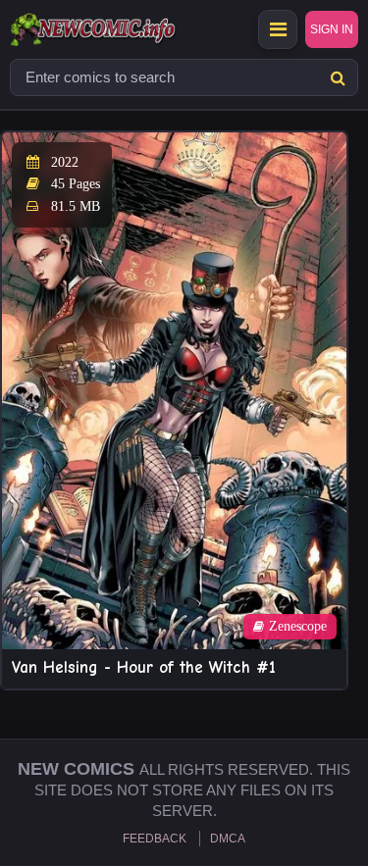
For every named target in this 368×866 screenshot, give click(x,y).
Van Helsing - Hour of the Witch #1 (144, 667)
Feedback (154, 838)
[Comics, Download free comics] (127, 29)
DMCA (227, 838)
